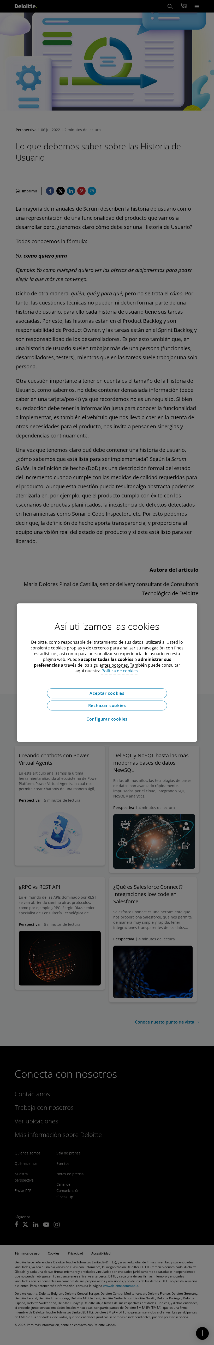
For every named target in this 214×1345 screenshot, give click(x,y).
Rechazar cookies (107, 705)
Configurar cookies (107, 719)
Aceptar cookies (107, 693)
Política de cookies (120, 671)
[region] (107, 672)
